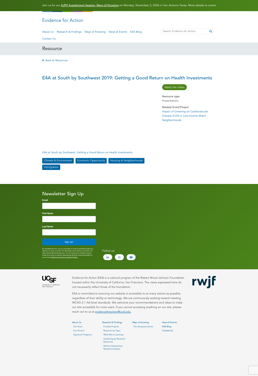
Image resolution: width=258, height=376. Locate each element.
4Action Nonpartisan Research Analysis (113, 347)
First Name (47, 213)
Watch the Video (174, 87)
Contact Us (49, 39)
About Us (48, 32)
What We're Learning (113, 335)
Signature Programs (82, 335)
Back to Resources (56, 60)
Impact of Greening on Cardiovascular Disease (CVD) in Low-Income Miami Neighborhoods (185, 116)
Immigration (51, 167)
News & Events (118, 32)
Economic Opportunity (91, 160)
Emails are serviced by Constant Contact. (64, 257)
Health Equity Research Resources (114, 340)
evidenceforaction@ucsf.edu (113, 311)
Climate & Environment (58, 160)
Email (45, 200)
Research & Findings (69, 32)
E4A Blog (136, 32)
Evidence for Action (62, 20)
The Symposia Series (143, 327)
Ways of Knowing (95, 32)
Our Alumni (78, 331)
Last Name (47, 226)
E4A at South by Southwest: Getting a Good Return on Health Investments (87, 152)
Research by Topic (112, 331)
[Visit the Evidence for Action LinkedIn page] (107, 257)
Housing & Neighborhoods (126, 160)
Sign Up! (69, 241)
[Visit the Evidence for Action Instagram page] (119, 257)
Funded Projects (111, 327)
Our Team (78, 327)
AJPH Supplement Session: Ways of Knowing (90, 5)
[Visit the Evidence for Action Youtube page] (131, 257)
